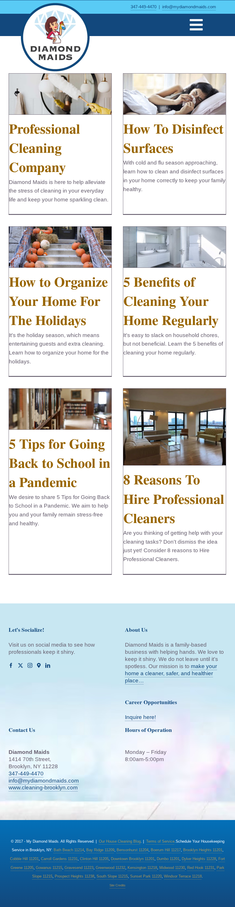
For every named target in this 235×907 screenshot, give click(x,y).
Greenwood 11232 (110, 868)
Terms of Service (160, 841)
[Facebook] (11, 665)
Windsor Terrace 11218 (183, 876)
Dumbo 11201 (168, 859)
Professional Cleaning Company (44, 147)
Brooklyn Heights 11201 (202, 850)
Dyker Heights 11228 (199, 859)
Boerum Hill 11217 (166, 850)
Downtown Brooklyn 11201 (132, 859)
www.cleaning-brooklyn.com (43, 788)
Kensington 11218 (142, 868)
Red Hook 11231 (200, 868)
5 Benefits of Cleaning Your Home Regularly (171, 300)
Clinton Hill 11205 (94, 859)
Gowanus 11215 (49, 868)
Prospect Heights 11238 (74, 876)
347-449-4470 (143, 6)
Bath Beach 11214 (69, 850)
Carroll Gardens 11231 (59, 859)
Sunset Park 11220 (146, 876)
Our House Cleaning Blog (120, 841)
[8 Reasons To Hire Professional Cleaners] (174, 427)
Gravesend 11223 (78, 868)
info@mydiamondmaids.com (189, 6)
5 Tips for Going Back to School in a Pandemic (59, 462)
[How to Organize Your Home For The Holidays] (60, 247)
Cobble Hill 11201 (24, 859)
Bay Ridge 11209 (100, 850)
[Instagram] (30, 665)
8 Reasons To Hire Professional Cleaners (173, 498)
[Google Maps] (39, 665)
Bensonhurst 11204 (132, 850)
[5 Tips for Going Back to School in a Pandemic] (60, 409)
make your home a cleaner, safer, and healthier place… (171, 673)
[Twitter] (20, 665)
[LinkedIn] (47, 665)
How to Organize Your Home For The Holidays (58, 300)
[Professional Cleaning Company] (60, 94)
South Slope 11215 (112, 876)
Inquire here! (140, 717)
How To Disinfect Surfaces (173, 137)
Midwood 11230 (172, 868)
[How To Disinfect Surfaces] (174, 94)
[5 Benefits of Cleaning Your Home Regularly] (174, 247)
